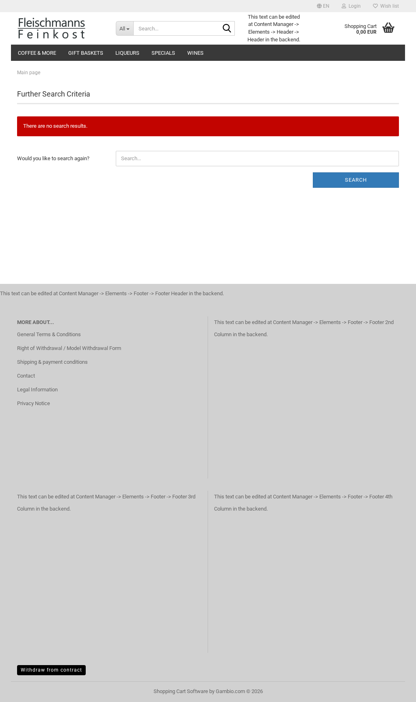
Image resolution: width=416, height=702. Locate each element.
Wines (195, 53)
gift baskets (85, 53)
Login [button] (353, 6)
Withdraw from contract (51, 670)
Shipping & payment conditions (52, 362)
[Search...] (227, 28)
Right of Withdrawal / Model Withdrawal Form (69, 348)
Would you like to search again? (53, 158)
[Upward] (393, 690)
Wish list (388, 6)
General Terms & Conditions (49, 334)
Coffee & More (37, 53)
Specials (163, 53)
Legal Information (37, 389)
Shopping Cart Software (181, 691)
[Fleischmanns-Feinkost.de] (60, 28)
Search (356, 180)
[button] (323, 6)
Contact (26, 376)
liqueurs (127, 53)
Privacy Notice (33, 403)
